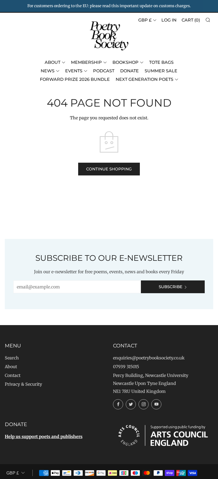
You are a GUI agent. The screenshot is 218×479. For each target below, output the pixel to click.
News (47, 70)
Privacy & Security (23, 384)
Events (73, 70)
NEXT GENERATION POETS (144, 79)
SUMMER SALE (161, 70)
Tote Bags (161, 62)
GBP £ (145, 20)
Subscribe (170, 286)
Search (12, 357)
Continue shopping (109, 168)
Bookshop (125, 62)
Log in (169, 20)
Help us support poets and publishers (43, 436)
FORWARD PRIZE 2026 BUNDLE (75, 79)
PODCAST (103, 70)
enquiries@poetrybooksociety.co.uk (149, 357)
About (52, 62)
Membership (86, 62)
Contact (12, 375)
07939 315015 (126, 366)
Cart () (191, 20)
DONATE (129, 70)
